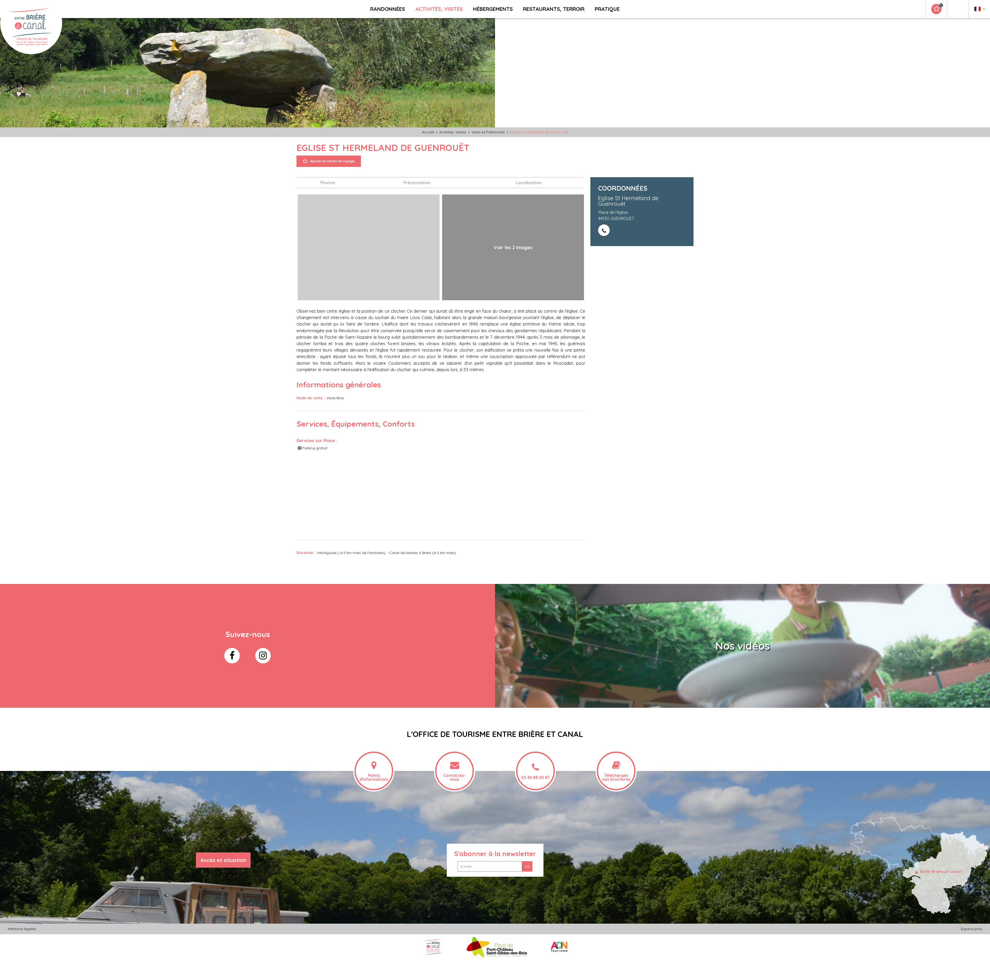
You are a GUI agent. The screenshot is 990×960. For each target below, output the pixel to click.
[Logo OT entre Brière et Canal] (432, 946)
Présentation (417, 182)
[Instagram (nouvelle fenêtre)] (263, 655)
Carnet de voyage (941, 5)
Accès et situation (223, 860)
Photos (327, 182)
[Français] (979, 10)
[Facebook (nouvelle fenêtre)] (232, 655)
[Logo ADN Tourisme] (559, 946)
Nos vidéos (742, 645)
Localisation (529, 182)
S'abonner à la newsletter (495, 854)
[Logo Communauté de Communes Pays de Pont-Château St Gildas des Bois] (497, 946)
